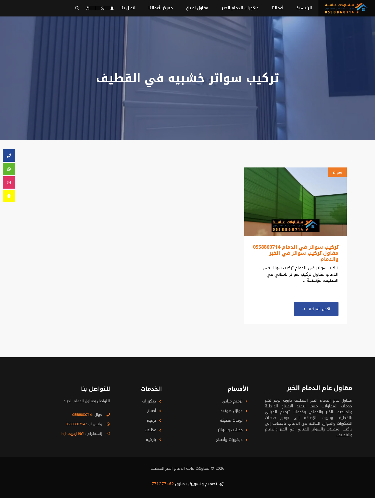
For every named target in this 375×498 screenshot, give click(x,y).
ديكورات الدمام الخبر (240, 8)
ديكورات (149, 401)
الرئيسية (304, 8)
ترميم (151, 420)
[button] (77, 8)
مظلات (150, 430)
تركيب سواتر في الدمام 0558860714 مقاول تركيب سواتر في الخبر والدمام (295, 253)
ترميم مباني (232, 401)
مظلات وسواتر (230, 430)
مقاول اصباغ (197, 8)
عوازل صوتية (231, 411)
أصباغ (151, 411)
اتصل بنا (128, 8)
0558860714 (81, 414)
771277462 (163, 484)
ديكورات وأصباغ (229, 439)
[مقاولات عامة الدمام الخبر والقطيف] (346, 8)
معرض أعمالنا (161, 8)
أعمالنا (277, 8)
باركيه (151, 439)
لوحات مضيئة (231, 420)
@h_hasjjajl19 (72, 433)
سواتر (337, 172)
